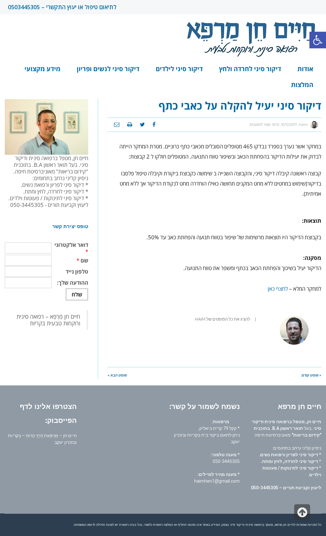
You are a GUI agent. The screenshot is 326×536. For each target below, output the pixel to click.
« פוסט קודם (311, 375)
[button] (317, 40)
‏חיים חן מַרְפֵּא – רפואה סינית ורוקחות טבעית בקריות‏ (48, 320)
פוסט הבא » (117, 375)
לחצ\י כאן (278, 288)
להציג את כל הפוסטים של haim (222, 319)
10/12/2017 (289, 124)
